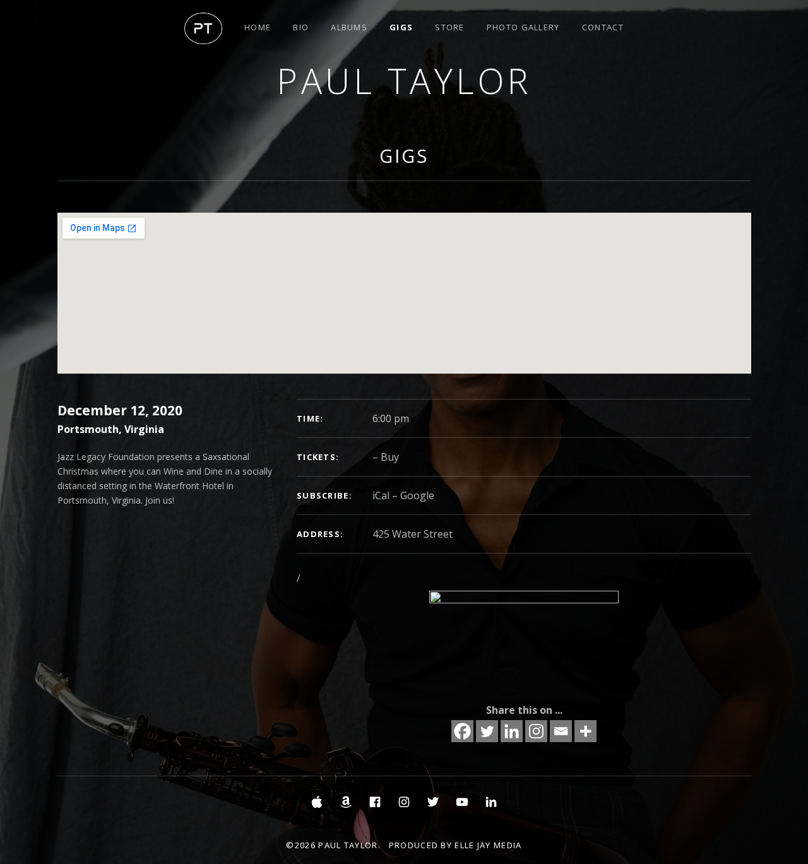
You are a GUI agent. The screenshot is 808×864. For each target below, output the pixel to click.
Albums (349, 27)
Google (417, 495)
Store (450, 27)
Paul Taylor (404, 80)
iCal (380, 495)
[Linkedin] (512, 731)
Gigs (401, 27)
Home (257, 27)
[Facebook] (462, 731)
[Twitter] (487, 731)
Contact (603, 27)
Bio (301, 27)
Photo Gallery (523, 27)
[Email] (561, 731)
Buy (390, 457)
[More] (585, 731)
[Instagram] (536, 731)
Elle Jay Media (487, 845)
